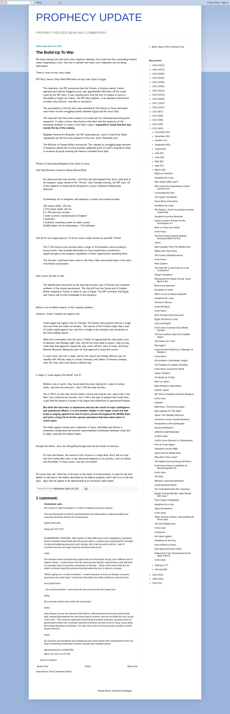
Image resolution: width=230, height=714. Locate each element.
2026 (155, 65)
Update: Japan (162, 390)
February (159, 565)
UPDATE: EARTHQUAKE (167, 432)
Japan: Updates (162, 373)
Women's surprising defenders (169, 481)
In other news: (161, 436)
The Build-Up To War (165, 377)
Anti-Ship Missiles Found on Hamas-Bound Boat (61, 170)
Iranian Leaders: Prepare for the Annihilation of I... (170, 221)
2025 (155, 69)
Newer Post (42, 666)
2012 (155, 124)
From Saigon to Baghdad (167, 500)
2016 (155, 107)
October (159, 140)
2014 (155, 116)
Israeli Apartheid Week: (166, 485)
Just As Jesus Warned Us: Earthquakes (174, 440)
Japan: (158, 242)
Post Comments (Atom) (60, 671)
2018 (155, 99)
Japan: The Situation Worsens (169, 415)
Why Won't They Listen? (166, 457)
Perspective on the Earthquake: (170, 423)
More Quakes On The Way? (168, 411)
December (160, 132)
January (159, 569)
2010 (155, 575)
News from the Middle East (168, 453)
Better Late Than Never (166, 251)
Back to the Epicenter (165, 285)
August (158, 149)
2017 (155, 103)
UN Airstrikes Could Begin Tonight (171, 360)
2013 (155, 120)
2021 (155, 86)
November (160, 136)
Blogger (128, 691)
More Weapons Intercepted (168, 386)
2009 (155, 579)
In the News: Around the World (169, 369)
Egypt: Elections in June (166, 319)
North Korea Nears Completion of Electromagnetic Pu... (171, 466)
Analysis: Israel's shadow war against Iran (58, 313)
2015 (155, 111)
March (158, 170)
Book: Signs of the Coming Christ (168, 47)
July (157, 153)
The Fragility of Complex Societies (171, 365)
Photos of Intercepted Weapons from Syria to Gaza (62, 163)
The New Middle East (165, 524)
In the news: (160, 398)
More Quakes (161, 263)
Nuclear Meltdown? (164, 427)
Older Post (132, 666)
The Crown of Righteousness (169, 255)
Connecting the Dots (164, 193)
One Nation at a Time (165, 341)
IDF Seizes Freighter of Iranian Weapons (174, 394)
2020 (155, 90)
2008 (155, 583)
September (160, 144)
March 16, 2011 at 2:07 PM (57, 654)
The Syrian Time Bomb (166, 197)
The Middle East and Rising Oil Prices (173, 461)
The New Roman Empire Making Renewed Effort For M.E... (170, 237)
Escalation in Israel (164, 290)
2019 (155, 95)
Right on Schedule (164, 173)
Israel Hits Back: (162, 306)
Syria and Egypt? (163, 323)
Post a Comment (48, 660)
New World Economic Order (168, 549)
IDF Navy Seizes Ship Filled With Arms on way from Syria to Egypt (71, 79)
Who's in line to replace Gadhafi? (171, 294)
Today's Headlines (163, 274)
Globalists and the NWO (166, 449)
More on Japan (162, 381)
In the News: (161, 231)
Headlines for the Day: (165, 540)
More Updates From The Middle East (172, 247)
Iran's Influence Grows (165, 545)
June (157, 157)
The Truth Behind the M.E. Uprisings (172, 489)
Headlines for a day (164, 178)
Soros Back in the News (166, 201)
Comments (160, 532)
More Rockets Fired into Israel (169, 315)
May (157, 161)
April (157, 165)
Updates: (159, 402)
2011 (155, 128)
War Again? (160, 345)
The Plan (159, 476)
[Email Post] (85, 488)
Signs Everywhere (163, 508)
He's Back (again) (163, 536)
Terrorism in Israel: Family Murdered (172, 419)
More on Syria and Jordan (167, 227)
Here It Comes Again (165, 444)
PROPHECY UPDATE (89, 17)
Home (88, 666)
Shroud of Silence (163, 302)
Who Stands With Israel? (166, 182)
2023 (155, 78)
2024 (155, 74)
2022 (155, 82)
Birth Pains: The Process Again (170, 407)
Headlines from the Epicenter (169, 216)
